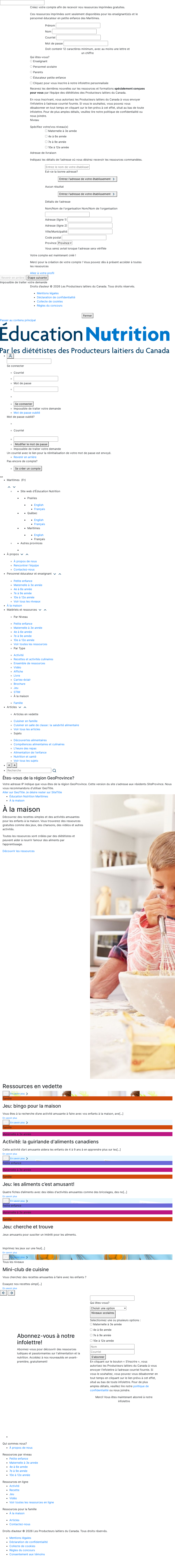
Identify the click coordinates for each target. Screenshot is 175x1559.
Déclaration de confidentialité (56, 297)
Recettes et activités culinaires (33, 659)
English (38, 505)
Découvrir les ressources (19, 851)
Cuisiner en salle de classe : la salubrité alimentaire (46, 725)
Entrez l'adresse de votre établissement (85, 179)
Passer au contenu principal (18, 320)
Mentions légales (48, 293)
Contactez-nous (24, 569)
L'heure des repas (25, 748)
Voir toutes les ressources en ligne (31, 1502)
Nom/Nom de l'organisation (63, 208)
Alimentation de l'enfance (30, 752)
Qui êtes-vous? (99, 1302)
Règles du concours (49, 305)
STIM (17, 692)
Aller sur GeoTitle (14, 792)
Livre (17, 675)
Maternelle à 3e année (62, 131)
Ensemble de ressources (29, 663)
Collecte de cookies (50, 301)
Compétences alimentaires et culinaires (39, 744)
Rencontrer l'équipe (26, 565)
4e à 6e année (57, 136)
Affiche (18, 671)
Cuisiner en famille (25, 721)
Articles (14, 1520)
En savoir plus (17, 1093)
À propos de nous (25, 561)
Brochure (19, 683)
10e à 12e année (58, 147)
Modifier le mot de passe (31, 444)
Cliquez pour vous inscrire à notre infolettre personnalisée (70, 83)
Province (50, 243)
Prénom (50, 25)
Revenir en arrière (12, 277)
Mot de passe (54, 43)
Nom (48, 31)
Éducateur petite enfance (49, 77)
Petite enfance (23, 581)
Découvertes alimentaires (30, 740)
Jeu (16, 688)
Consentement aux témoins (27, 1554)
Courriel (50, 37)
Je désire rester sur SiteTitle (44, 792)
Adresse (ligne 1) (56, 219)
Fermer (87, 315)
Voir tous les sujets (26, 760)
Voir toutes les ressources (30, 644)
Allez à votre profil (42, 273)
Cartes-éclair (22, 679)
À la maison (14, 605)
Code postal (53, 237)
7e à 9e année (57, 142)
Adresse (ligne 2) (56, 225)
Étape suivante (37, 277)
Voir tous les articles (27, 729)
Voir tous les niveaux (27, 601)
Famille (18, 703)
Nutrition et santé (25, 756)
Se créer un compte (28, 468)
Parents (38, 72)
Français (39, 509)
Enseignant (40, 61)
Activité (19, 655)
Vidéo (17, 667)
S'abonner (97, 1357)
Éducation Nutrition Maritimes (28, 796)
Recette (14, 1490)
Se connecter (23, 404)
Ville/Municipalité (56, 231)
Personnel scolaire (45, 66)
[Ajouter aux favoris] (6, 1093)
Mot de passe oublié (27, 412)
